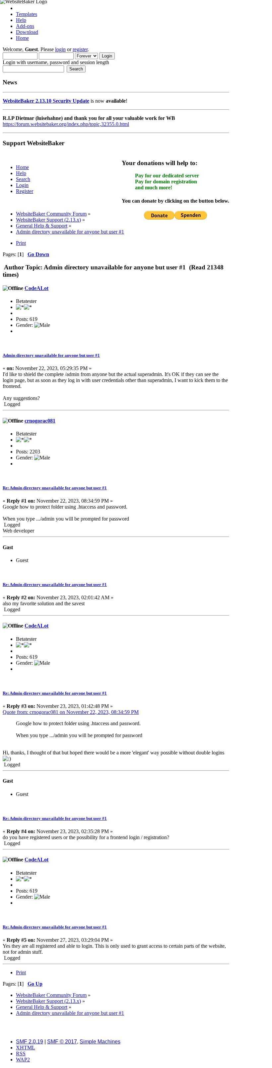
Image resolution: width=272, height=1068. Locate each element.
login (60, 49)
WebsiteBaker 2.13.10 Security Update (46, 101)
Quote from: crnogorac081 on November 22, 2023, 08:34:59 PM (71, 712)
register (80, 49)
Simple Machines (100, 1041)
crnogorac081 (40, 421)
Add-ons (25, 26)
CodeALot (36, 288)
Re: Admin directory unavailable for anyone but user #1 (55, 487)
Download (27, 32)
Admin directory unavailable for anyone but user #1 (51, 355)
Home (22, 38)
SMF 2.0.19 (29, 1041)
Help (21, 20)
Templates (26, 14)
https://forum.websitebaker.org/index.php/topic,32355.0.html (66, 124)
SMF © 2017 (62, 1041)
